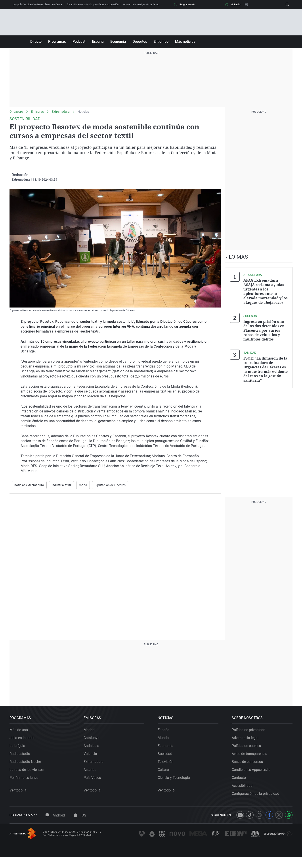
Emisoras (37, 111)
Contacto (239, 778)
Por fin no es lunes (24, 778)
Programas (57, 41)
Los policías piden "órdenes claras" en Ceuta (37, 4)
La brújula (17, 746)
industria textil (61, 485)
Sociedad (165, 754)
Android (58, 815)
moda (83, 485)
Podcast (79, 41)
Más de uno (19, 730)
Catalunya (91, 738)
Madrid (89, 730)
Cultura (163, 770)
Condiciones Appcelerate (251, 770)
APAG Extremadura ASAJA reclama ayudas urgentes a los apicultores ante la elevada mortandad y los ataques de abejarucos (265, 291)
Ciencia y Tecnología (174, 778)
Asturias (90, 770)
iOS (83, 815)
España (98, 41)
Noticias (83, 111)
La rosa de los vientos (27, 770)
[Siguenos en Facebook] (269, 815)
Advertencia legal (245, 738)
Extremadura (61, 111)
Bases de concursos (247, 762)
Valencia (90, 754)
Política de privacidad (248, 730)
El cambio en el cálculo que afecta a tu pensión (93, 4)
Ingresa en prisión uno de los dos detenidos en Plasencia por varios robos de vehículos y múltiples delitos (264, 330)
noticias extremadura (29, 485)
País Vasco (92, 778)
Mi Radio (235, 4)
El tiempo (161, 41)
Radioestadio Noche (25, 762)
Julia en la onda (22, 738)
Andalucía (91, 746)
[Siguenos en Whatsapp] (288, 815)
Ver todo (16, 790)
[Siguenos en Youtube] (240, 815)
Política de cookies (246, 746)
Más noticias (185, 41)
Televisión (165, 762)
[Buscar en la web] (287, 4)
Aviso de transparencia (249, 754)
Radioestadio (20, 754)
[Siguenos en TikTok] (250, 815)
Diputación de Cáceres (110, 485)
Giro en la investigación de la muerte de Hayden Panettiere (155, 4)
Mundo (163, 738)
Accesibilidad (242, 785)
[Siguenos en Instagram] (259, 815)
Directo (36, 41)
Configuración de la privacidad (255, 793)
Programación (187, 4)
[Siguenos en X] (279, 815)
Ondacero (16, 111)
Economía (118, 41)
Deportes (140, 41)
